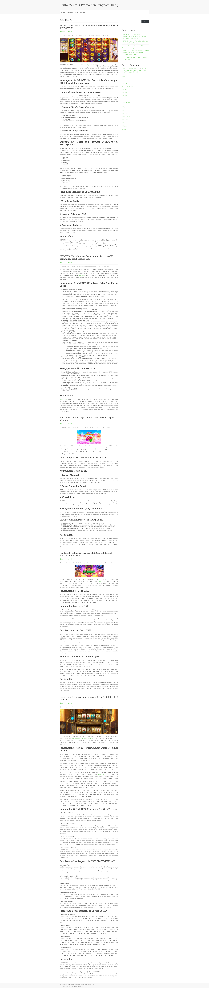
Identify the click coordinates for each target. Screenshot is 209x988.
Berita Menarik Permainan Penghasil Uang (89, 5)
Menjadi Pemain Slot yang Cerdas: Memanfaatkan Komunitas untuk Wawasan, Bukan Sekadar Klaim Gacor (134, 36)
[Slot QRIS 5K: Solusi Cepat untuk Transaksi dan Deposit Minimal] (89, 430)
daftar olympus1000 (103, 774)
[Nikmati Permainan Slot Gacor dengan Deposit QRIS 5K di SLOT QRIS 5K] (89, 39)
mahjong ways (126, 102)
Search (124, 19)
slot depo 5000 (86, 427)
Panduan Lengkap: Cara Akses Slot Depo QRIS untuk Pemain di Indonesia (86, 554)
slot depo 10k (126, 92)
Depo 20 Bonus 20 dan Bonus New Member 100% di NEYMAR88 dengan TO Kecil (134, 70)
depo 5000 (81, 275)
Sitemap (82, 12)
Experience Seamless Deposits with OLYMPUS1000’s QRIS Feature (89, 698)
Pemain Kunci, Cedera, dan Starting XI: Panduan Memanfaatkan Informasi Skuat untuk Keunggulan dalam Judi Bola (135, 52)
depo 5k (75, 35)
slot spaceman (126, 116)
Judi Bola (70, 12)
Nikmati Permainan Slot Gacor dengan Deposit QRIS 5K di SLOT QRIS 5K (89, 27)
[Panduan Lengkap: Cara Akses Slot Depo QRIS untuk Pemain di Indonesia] (89, 566)
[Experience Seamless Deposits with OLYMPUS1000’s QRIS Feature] (89, 710)
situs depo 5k (125, 96)
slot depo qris (88, 65)
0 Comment (107, 35)
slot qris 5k (97, 35)
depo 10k (124, 76)
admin (63, 31)
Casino (63, 12)
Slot (76, 12)
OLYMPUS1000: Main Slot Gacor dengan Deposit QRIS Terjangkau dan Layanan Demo (86, 257)
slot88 (123, 110)
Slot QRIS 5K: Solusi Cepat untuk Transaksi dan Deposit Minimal (87, 418)
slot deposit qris (81, 35)
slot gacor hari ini (126, 107)
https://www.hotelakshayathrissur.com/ (83, 738)
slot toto (124, 89)
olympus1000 (63, 399)
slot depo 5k (92, 427)
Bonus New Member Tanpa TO (130, 69)
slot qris (86, 35)
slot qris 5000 (92, 35)
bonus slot (125, 119)
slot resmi (124, 113)
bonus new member (127, 86)
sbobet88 (124, 129)
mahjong (124, 83)
